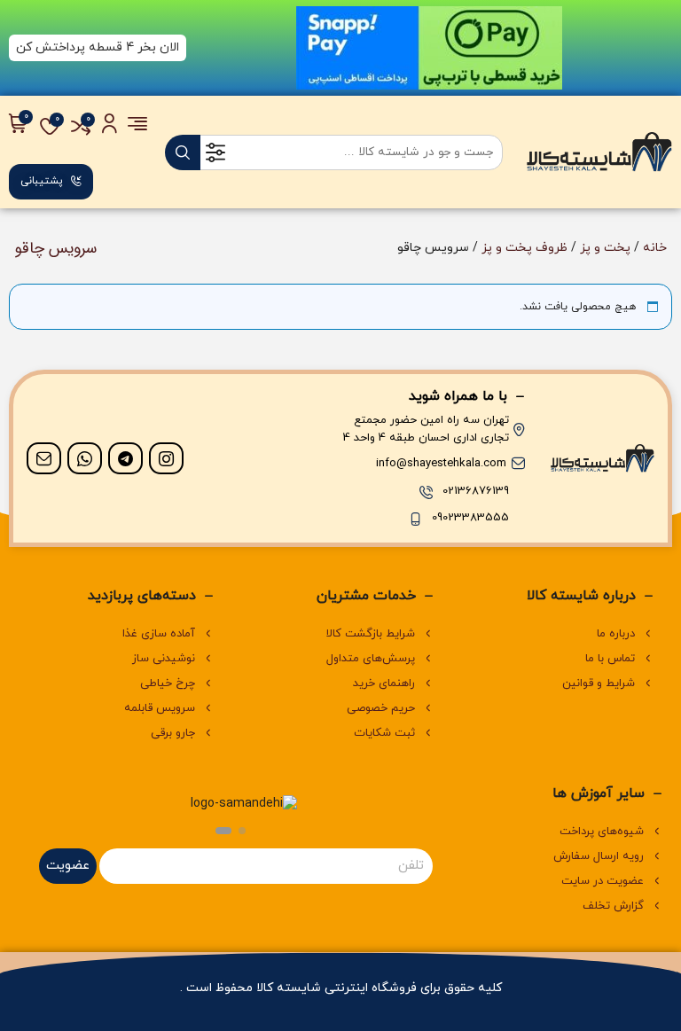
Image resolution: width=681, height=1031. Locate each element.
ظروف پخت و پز (524, 247)
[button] (242, 830)
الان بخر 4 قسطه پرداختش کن (97, 47)
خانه (655, 247)
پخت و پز (605, 247)
